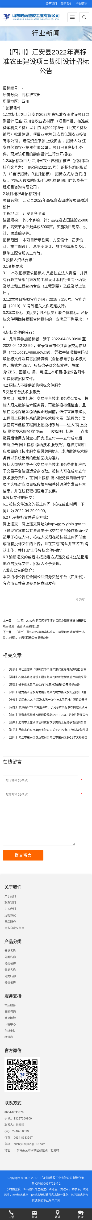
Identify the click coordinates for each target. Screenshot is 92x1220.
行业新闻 (46, 33)
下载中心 (10, 1024)
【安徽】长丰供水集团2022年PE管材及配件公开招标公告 (44, 684)
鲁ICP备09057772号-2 (46, 1183)
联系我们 (66, 3)
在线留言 (82, 3)
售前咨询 (10, 1011)
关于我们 (51, 3)
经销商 (8, 1037)
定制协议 (10, 915)
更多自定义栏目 (14, 928)
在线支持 (10, 1030)
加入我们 (10, 909)
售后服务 (10, 921)
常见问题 (10, 1018)
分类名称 (10, 951)
